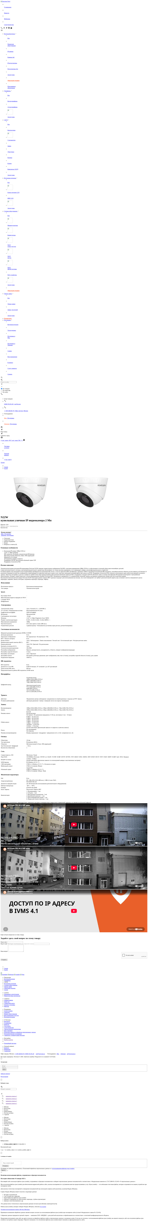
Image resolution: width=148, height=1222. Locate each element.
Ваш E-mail (17, 944)
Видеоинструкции (9, 1017)
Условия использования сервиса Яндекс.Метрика (15, 1209)
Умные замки (8, 293)
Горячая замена (8, 1000)
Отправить (4, 959)
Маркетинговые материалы (12, 996)
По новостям (6, 390)
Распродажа (8, 318)
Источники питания (10, 178)
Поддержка (7, 320)
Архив (3, 462)
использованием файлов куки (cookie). (63, 1168)
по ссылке (43, 1206)
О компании (7, 1023)
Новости (6, 1024)
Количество (4, 527)
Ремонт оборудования (10, 1014)
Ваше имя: (4, 942)
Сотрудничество (9, 1027)
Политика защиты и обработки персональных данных (20, 1032)
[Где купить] (2, 427)
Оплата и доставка (9, 1005)
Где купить (7, 1026)
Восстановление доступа (11, 1015)
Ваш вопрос (4, 951)
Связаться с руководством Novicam (14, 1035)
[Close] (1, 1058)
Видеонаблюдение (9, 34)
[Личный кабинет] (2, 438)
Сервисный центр (9, 1003)
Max (57, 1054)
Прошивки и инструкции (11, 994)
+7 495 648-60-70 (19, 1054)
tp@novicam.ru (71, 1054)
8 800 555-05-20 (29, 1054)
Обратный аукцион (9, 988)
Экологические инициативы (12, 1029)
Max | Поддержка (6, 534)
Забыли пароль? (5, 1073)
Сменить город (5, 435)
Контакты (7, 1021)
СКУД (6, 120)
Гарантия (7, 1012)
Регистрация (4, 1076)
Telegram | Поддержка (7, 535)
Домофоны (7, 91)
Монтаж (6, 1006)
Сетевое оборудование (11, 211)
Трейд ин (7, 1001)
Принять (3, 1170)
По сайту (5, 392)
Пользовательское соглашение (13, 1034)
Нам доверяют (8, 1030)
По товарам (6, 388)
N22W (6, 468)
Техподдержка (8, 1011)
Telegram (63, 1054)
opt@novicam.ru (40, 1054)
